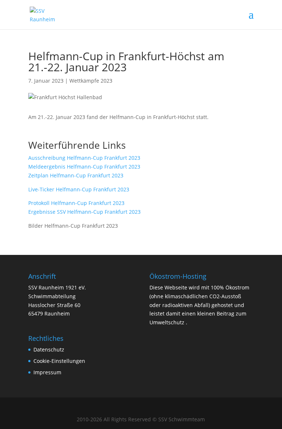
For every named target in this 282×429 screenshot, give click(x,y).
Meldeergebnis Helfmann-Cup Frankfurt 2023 (84, 166)
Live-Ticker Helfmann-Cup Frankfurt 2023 (78, 189)
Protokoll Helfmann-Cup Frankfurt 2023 (76, 202)
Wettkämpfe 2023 (90, 80)
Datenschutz (48, 349)
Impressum (47, 372)
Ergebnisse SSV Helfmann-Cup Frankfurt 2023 (84, 211)
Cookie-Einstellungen (59, 360)
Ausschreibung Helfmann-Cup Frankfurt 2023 (84, 157)
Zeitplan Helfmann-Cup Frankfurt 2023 (75, 175)
